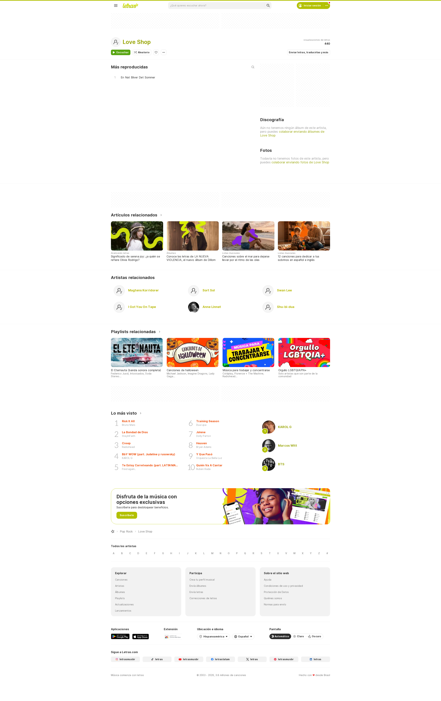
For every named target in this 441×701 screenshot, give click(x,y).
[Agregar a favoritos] (156, 52)
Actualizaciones (124, 604)
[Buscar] (268, 5)
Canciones (121, 579)
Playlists (120, 598)
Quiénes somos (273, 598)
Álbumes (120, 592)
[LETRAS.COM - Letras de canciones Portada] (130, 5)
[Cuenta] (326, 5)
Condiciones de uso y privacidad (283, 585)
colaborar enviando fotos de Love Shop (300, 162)
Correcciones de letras (203, 598)
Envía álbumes (197, 585)
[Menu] (116, 5)
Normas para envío (275, 604)
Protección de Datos (276, 592)
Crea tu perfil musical (202, 579)
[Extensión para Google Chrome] (173, 636)
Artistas (119, 585)
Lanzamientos (123, 610)
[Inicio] (112, 531)
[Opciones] (163, 52)
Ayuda (267, 579)
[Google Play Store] (120, 636)
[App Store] (140, 636)
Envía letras (196, 592)
